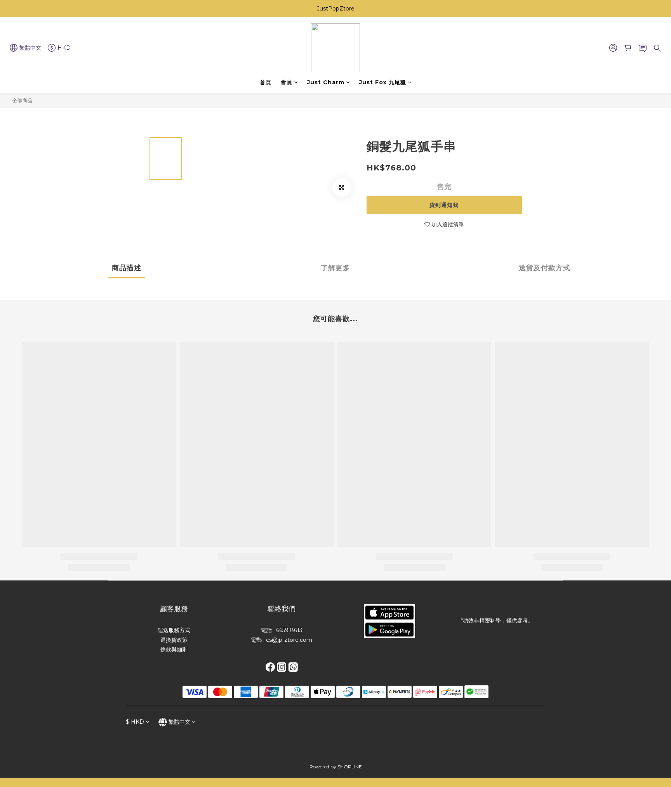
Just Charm (325, 82)
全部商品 (22, 100)
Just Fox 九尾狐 (382, 82)
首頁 (265, 82)
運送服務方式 (174, 630)
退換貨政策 (174, 639)
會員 (286, 82)
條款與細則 (174, 649)
